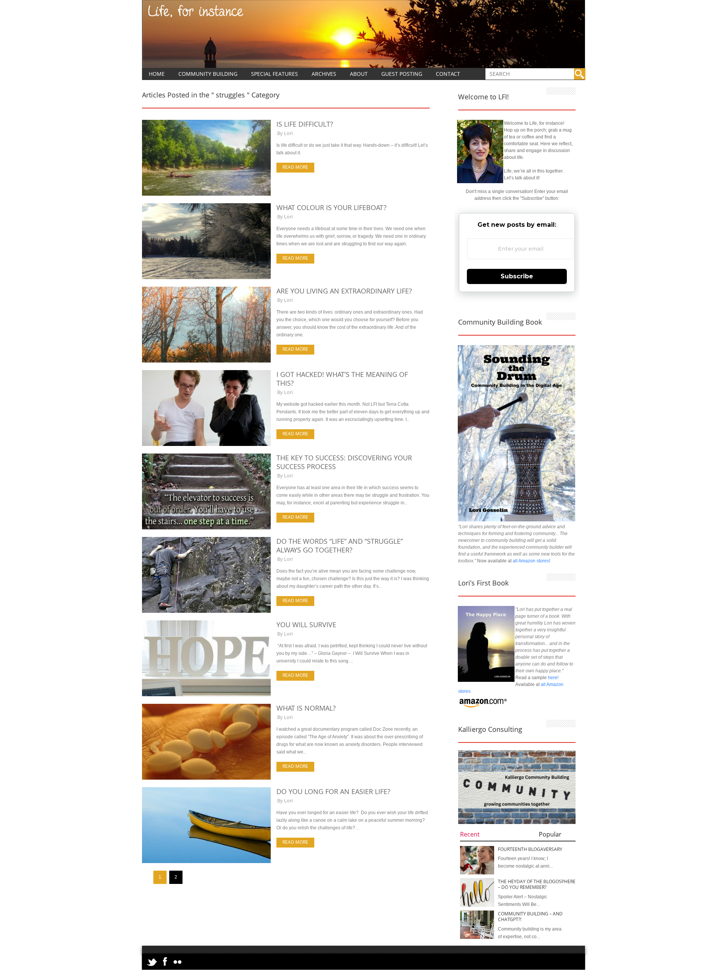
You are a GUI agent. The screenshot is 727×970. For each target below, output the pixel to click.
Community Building (207, 73)
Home (157, 73)
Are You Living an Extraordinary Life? (344, 290)
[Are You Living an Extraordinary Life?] (206, 361)
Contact (448, 73)
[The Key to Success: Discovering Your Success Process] (206, 528)
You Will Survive (306, 624)
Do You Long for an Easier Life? (333, 791)
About (359, 73)
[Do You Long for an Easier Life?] (206, 861)
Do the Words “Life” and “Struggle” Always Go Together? (339, 545)
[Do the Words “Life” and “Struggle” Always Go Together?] (206, 611)
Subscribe (517, 276)
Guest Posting (401, 73)
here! (553, 677)
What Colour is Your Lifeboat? (331, 207)
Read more (295, 167)
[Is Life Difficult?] (206, 194)
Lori (288, 133)
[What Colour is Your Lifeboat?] (206, 277)
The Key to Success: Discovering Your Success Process (344, 462)
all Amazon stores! (531, 561)
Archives (324, 73)
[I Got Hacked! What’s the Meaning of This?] (206, 444)
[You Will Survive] (206, 694)
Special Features (274, 73)
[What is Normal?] (206, 778)
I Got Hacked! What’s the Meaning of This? (342, 379)
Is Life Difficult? (304, 124)
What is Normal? (306, 708)
